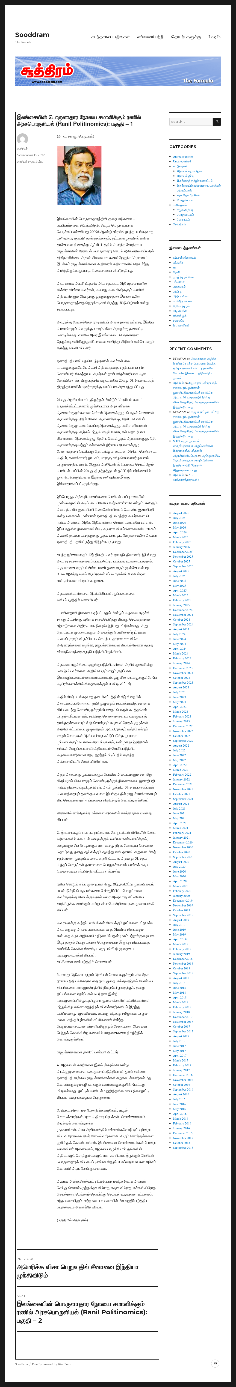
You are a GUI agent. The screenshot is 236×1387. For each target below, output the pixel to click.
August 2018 (181, 978)
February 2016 (182, 1123)
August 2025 (181, 571)
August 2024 (181, 629)
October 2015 (181, 1143)
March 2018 (180, 1002)
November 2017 (183, 1021)
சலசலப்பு (178, 320)
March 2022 (180, 770)
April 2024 (180, 648)
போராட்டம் (183, 219)
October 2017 (181, 1026)
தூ (175, 267)
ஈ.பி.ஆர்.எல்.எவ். (183, 301)
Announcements (183, 156)
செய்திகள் (179, 224)
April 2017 (180, 1055)
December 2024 (183, 610)
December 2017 (183, 1017)
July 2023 (179, 692)
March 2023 (180, 711)
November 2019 (183, 905)
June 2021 (179, 813)
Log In (215, 36)
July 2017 (179, 1041)
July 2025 (179, 576)
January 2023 (181, 721)
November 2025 (183, 556)
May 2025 (179, 585)
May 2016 (179, 1109)
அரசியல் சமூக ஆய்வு (30, 161)
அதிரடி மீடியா (181, 296)
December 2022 (183, 726)
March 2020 (180, 886)
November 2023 (183, 673)
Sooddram (32, 35)
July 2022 (179, 750)
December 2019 (183, 900)
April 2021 (180, 823)
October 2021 (181, 794)
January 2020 (181, 896)
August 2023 (181, 687)
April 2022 (180, 765)
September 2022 (183, 740)
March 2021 (180, 828)
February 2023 (182, 716)
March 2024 (180, 653)
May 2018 (179, 992)
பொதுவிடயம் (185, 200)
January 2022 (181, 779)
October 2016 (181, 1084)
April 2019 (180, 939)
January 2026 (181, 547)
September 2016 (183, 1089)
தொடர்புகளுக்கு (186, 36)
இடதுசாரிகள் (181, 325)
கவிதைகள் (180, 205)
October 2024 (181, 619)
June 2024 (179, 639)
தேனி (176, 272)
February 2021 (182, 833)
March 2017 (180, 1060)
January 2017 (181, 1070)
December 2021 (183, 784)
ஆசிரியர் (22, 148)
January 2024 (181, 663)
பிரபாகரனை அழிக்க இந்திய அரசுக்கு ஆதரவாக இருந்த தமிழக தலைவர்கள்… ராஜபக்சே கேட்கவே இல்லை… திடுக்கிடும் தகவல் (194, 368)
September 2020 (183, 857)
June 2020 (179, 871)
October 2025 (181, 561)
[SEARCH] (217, 122)
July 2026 (179, 518)
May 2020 (179, 876)
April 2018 (180, 997)
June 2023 (179, 697)
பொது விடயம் (185, 214)
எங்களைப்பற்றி (150, 36)
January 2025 (181, 605)
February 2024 (182, 658)
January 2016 (181, 1128)
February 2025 (182, 600)
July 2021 (179, 808)
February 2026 (182, 542)
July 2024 (179, 634)
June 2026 (179, 522)
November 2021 (183, 789)
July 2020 (179, 866)
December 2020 (183, 842)
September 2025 (183, 566)
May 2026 (179, 527)
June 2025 (179, 581)
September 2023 (183, 682)
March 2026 (180, 537)
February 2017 (182, 1065)
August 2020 (181, 862)
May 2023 (179, 702)
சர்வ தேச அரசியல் (188, 195)
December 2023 (183, 668)
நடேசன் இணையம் (184, 257)
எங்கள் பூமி (179, 316)
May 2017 (179, 1051)
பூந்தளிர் (178, 262)
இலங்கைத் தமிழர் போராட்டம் (194, 181)
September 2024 (183, 624)
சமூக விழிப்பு (185, 210)
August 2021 (181, 803)
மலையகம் (179, 286)
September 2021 (183, 799)
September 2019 (183, 915)
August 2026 (181, 513)
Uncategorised (182, 161)
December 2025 (183, 552)
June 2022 (179, 755)
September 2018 (183, 973)
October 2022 (181, 736)
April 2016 (180, 1114)
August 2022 (181, 745)
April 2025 (180, 590)
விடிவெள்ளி (180, 311)
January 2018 (181, 1012)
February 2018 (182, 1007)
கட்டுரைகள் (180, 166)
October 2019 (181, 910)
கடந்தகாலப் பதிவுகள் (110, 36)
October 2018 (181, 968)
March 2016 (180, 1118)
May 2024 (179, 644)
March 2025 (180, 595)
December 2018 (183, 959)
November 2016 (183, 1080)
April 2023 (180, 707)
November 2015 (183, 1138)
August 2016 (181, 1094)
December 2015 (183, 1133)
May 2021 (179, 818)
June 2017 (179, 1046)
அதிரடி (177, 291)
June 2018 (179, 988)
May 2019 (179, 934)
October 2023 (181, 678)
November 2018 (183, 963)
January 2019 (181, 954)
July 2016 (179, 1099)
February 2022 (182, 774)
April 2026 (180, 532)
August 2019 (181, 920)
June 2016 (179, 1104)
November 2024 (183, 615)
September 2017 (183, 1031)
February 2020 (182, 891)
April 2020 (180, 881)
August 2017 (181, 1036)
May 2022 (179, 760)
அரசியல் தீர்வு (185, 176)
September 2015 (183, 1147)
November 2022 (183, 731)
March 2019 (180, 944)
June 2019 (179, 929)
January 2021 (181, 837)
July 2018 (179, 983)
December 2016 (183, 1075)
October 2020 (181, 852)
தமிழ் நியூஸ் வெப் (183, 277)
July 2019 (179, 925)
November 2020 (183, 847)
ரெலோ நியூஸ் (181, 306)
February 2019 (182, 949)
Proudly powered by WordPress (51, 1364)
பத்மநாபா (179, 282)
